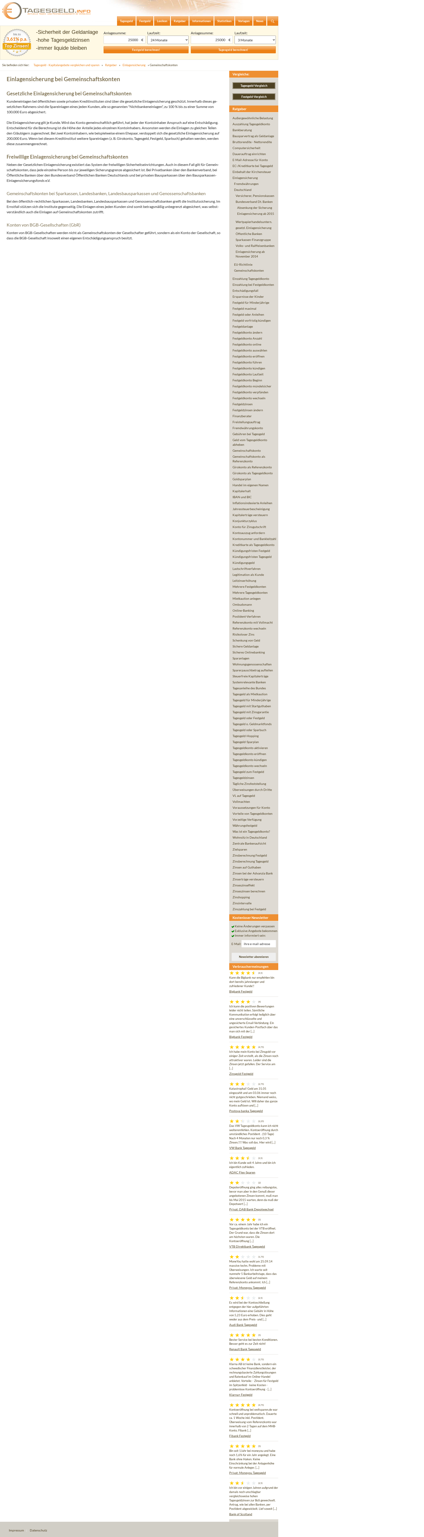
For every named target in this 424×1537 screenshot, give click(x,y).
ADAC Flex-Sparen (242, 1172)
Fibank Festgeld (240, 1436)
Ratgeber (111, 65)
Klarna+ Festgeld (240, 1395)
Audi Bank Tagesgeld (243, 1325)
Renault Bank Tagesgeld (245, 1349)
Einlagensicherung (134, 65)
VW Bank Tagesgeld (242, 1148)
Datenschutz (38, 1530)
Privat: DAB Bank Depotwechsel (251, 1209)
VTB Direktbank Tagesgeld (247, 1246)
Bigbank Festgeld (240, 991)
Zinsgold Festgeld (241, 1074)
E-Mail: (236, 944)
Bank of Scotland (240, 1514)
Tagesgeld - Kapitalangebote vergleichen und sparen (66, 65)
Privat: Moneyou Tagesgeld (247, 1287)
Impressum (16, 1530)
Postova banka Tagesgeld (246, 1111)
